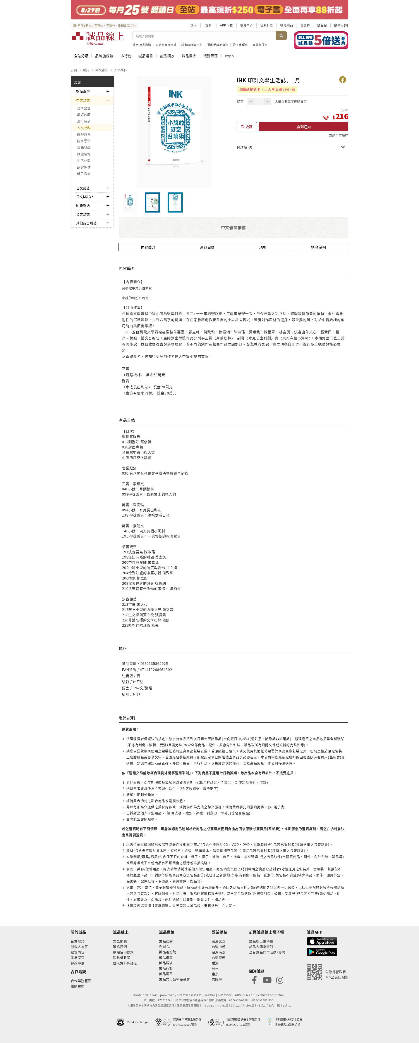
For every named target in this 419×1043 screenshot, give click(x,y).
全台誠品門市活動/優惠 (267, 952)
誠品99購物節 (141, 45)
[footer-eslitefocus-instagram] (280, 979)
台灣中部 (219, 946)
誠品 (166, 946)
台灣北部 (219, 941)
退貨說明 (318, 247)
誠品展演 (166, 962)
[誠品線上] (98, 38)
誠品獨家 (167, 55)
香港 (215, 963)
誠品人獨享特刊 (261, 946)
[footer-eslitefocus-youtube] (267, 979)
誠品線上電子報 (261, 941)
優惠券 (305, 25)
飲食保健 (84, 167)
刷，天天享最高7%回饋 (267, 89)
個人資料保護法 (125, 963)
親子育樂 (84, 173)
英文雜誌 (83, 214)
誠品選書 (145, 55)
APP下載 (226, 25)
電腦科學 (84, 147)
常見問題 (120, 941)
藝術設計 (84, 108)
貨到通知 (304, 126)
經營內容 (77, 952)
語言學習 (84, 140)
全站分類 (81, 55)
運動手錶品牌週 (217, 45)
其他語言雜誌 (86, 223)
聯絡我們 (120, 946)
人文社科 (120, 70)
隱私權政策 (121, 957)
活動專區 (210, 55)
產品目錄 (207, 247)
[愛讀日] (209, 9)
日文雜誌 (83, 188)
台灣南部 (219, 952)
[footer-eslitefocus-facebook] (254, 979)
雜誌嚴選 (83, 91)
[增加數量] (267, 101)
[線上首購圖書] (321, 40)
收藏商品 (286, 25)
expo (229, 55)
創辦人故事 (79, 946)
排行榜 (125, 55)
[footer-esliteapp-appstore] (322, 940)
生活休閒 (84, 160)
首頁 (74, 70)
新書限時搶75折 (192, 45)
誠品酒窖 (166, 973)
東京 (215, 974)
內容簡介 (148, 247)
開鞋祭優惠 (260, 45)
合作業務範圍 (81, 980)
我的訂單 (266, 25)
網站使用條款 (123, 952)
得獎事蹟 (77, 963)
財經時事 (84, 134)
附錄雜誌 (83, 205)
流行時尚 (84, 121)
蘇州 (215, 968)
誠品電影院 (167, 952)
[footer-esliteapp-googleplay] (322, 951)
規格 (263, 247)
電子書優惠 (240, 45)
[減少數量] (250, 101)
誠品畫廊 (189, 55)
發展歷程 (77, 957)
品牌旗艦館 (104, 55)
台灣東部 (219, 957)
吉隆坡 (217, 979)
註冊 (208, 25)
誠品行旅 (166, 968)
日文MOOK (85, 196)
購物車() (341, 25)
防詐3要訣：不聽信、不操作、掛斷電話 (107, 25)
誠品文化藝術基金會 (174, 979)
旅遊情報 (84, 154)
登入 (193, 25)
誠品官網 (166, 941)
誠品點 (322, 25)
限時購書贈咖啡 (166, 45)
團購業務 (77, 986)
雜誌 (86, 70)
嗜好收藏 (84, 114)
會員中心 (246, 25)
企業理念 (77, 941)
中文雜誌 (101, 70)
